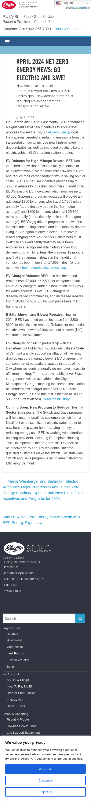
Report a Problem (16, 22)
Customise (46, 780)
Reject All (45, 792)
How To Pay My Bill (20, 686)
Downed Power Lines (21, 726)
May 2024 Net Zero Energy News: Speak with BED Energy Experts (41, 520)
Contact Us (43, 22)
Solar (10, 666)
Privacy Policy (12, 591)
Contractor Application (18, 573)
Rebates (12, 634)
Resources (10, 585)
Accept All (45, 769)
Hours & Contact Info (70, 29)
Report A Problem (19, 719)
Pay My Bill (11, 17)
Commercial (15, 647)
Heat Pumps (15, 653)
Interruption (15, 699)
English (67, 3)
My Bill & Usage (18, 680)
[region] (45, 768)
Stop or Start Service (21, 693)
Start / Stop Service (38, 17)
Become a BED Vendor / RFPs (23, 579)
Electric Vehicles (18, 660)
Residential (14, 640)
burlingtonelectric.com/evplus (44, 267)
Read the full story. (56, 399)
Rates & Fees (16, 706)
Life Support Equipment (23, 733)
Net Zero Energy (58, 132)
